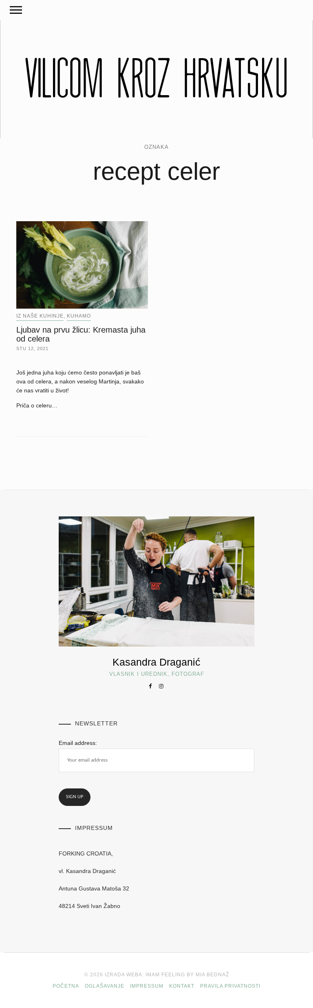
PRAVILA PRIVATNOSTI (230, 986)
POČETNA (66, 986)
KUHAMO (79, 316)
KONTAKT (181, 986)
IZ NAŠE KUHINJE (40, 316)
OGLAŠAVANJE (104, 986)
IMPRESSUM (146, 986)
